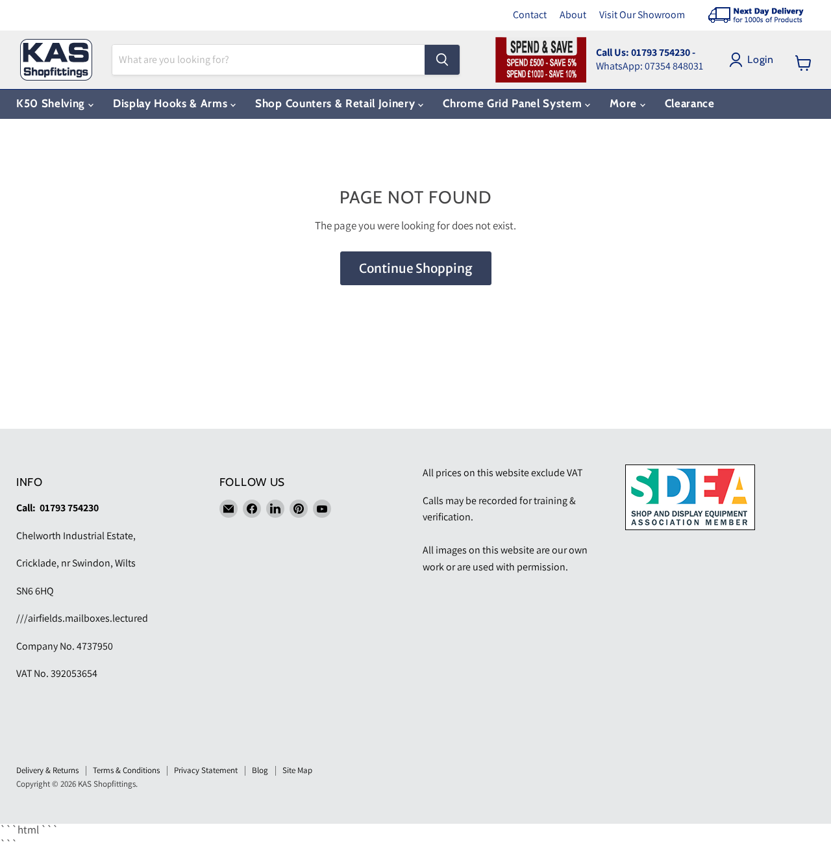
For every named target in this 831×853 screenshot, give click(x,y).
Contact (530, 14)
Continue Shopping (416, 268)
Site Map (297, 770)
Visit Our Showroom (642, 14)
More (624, 103)
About (573, 14)
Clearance (690, 103)
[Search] (442, 60)
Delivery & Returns (47, 770)
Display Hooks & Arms (171, 103)
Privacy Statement (206, 770)
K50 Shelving (52, 103)
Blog (260, 770)
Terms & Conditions (126, 770)
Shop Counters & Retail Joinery (336, 103)
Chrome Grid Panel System (514, 103)
